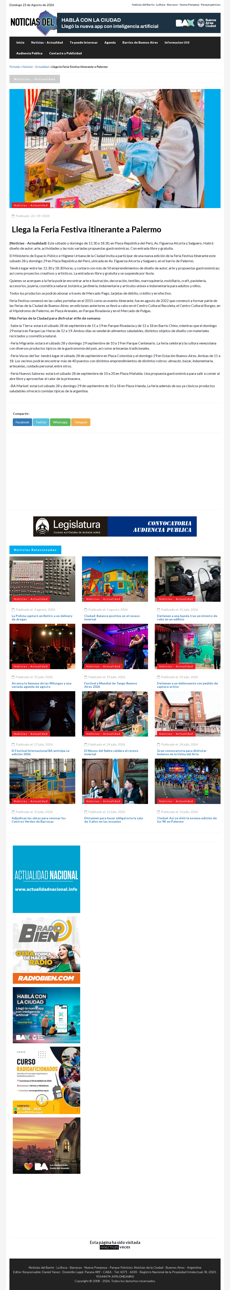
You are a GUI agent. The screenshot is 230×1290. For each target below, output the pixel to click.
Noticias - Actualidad (35, 67)
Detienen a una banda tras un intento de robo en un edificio (187, 617)
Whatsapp (60, 422)
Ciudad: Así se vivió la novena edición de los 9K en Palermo (187, 819)
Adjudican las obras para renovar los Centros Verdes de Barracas (39, 819)
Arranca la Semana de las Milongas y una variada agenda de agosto (41, 684)
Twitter (41, 422)
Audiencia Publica (29, 53)
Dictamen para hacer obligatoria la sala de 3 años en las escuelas (113, 819)
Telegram (80, 422)
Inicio (20, 42)
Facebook (22, 422)
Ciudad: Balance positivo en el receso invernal (112, 617)
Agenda (110, 42)
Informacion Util (177, 42)
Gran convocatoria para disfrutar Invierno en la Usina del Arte (182, 752)
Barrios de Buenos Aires (140, 42)
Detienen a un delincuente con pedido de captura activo (187, 684)
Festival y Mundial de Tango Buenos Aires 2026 (110, 684)
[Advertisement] (115, 471)
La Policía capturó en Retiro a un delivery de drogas (42, 617)
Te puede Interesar (84, 42)
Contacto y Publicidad (65, 53)
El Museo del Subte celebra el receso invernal (111, 752)
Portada (14, 67)
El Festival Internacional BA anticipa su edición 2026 (40, 752)
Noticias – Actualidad (47, 42)
